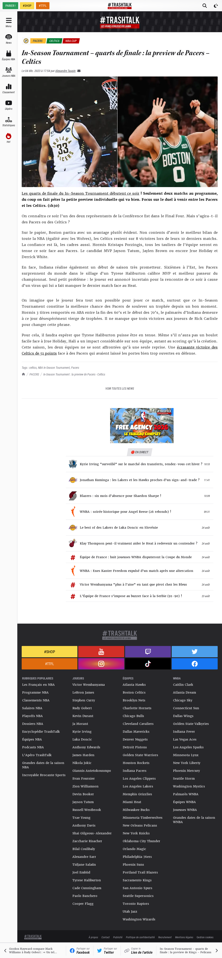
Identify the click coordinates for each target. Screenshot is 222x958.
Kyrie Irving (81, 732)
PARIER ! (10, 5)
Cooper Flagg (82, 904)
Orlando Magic (134, 849)
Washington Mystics (189, 786)
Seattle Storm (184, 778)
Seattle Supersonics (138, 896)
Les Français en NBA (38, 685)
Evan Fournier (83, 778)
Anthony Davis (83, 825)
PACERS (34, 374)
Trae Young (81, 818)
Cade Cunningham (86, 888)
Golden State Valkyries (191, 724)
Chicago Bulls (133, 716)
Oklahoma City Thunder (141, 841)
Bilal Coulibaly (83, 849)
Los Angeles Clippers (139, 778)
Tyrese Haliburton (86, 880)
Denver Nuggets (135, 739)
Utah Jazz (130, 911)
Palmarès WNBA (185, 794)
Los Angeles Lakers (138, 786)
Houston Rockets (136, 763)
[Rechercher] (204, 5)
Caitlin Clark (183, 685)
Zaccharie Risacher (87, 841)
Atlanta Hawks (134, 685)
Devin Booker (83, 794)
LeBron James (83, 692)
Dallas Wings (183, 716)
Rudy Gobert (82, 708)
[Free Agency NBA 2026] (141, 425)
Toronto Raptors (136, 904)
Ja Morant (80, 724)
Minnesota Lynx (185, 755)
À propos (93, 937)
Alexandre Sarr (84, 857)
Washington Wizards (139, 919)
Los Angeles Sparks (188, 747)
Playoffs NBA (32, 716)
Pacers (75, 367)
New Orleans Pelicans (140, 825)
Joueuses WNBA (185, 810)
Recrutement (165, 937)
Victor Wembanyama (88, 685)
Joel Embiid (81, 872)
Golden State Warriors (140, 755)
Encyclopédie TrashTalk (41, 732)
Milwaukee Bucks (136, 810)
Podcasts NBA (33, 747)
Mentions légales (184, 937)
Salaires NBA (32, 708)
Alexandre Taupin (65, 71)
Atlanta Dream (184, 692)
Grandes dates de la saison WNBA (194, 820)
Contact (105, 937)
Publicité (117, 937)
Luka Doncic (82, 739)
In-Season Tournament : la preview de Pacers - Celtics (74, 374)
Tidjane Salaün (84, 865)
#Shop (49, 651)
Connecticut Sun (186, 708)
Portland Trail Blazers (140, 872)
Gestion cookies (205, 937)
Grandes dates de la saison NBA (43, 765)
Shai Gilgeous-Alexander (92, 833)
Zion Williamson (85, 786)
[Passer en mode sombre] (216, 5)
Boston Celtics (134, 692)
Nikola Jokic (81, 763)
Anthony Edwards (86, 747)
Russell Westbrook (86, 810)
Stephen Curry (83, 700)
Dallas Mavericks (136, 732)
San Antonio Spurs (137, 888)
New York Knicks (136, 833)
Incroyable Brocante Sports (43, 775)
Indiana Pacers (134, 771)
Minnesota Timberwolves (142, 818)
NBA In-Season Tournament (54, 367)
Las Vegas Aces (184, 739)
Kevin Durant (82, 716)
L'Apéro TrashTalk (37, 755)
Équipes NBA (32, 739)
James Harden (83, 755)
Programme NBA (35, 692)
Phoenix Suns (133, 865)
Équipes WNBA (184, 802)
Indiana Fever (184, 732)
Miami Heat (132, 802)
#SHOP (27, 5)
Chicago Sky (182, 700)
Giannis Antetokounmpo (91, 771)
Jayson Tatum (83, 802)
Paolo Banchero (84, 896)
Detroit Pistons (135, 747)
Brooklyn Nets (134, 700)
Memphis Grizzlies (137, 794)
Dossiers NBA (32, 724)
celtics (33, 367)
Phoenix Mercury (186, 771)
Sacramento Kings (137, 880)
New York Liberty (186, 763)
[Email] (78, 71)
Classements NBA (35, 700)
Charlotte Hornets (137, 708)
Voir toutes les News (119, 388)
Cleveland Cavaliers (138, 724)
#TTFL (43, 5)
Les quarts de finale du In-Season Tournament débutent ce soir (80, 193)
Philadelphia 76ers (137, 857)
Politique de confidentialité (140, 937)
